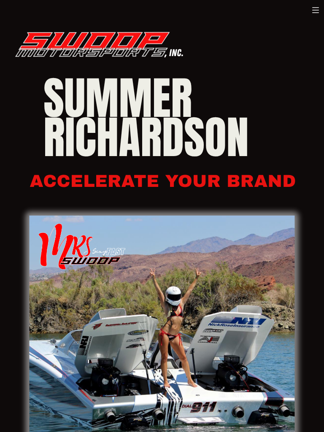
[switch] (315, 10)
